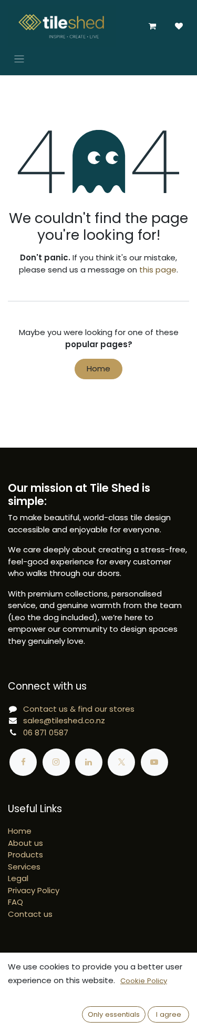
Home (98, 368)
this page (158, 269)
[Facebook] (23, 762)
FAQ (15, 901)
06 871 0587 (45, 732)
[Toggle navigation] (19, 58)
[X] (121, 762)
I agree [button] (168, 1014)
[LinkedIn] (88, 762)
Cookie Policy (143, 981)
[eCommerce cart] (152, 26)
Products (25, 854)
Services (24, 866)
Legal (18, 878)
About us (25, 842)
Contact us (30, 913)
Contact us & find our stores (78, 708)
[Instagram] (56, 762)
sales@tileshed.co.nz (64, 720)
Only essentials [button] (114, 1014)
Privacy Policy (33, 890)
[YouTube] (154, 762)
